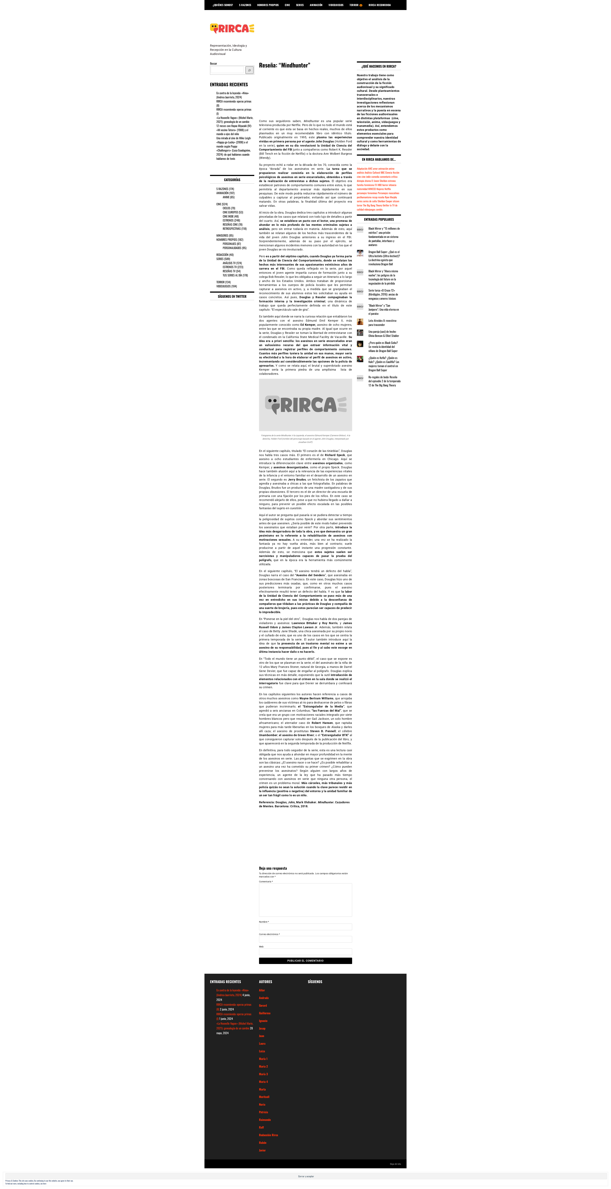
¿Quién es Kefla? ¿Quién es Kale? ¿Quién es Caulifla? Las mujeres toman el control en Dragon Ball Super (384, 364)
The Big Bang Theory (372, 205)
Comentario (266, 881)
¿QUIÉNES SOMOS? (223, 5)
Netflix (388, 189)
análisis (360, 172)
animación (383, 168)
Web (261, 946)
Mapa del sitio (395, 1163)
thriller (386, 205)
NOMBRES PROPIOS (268, 5)
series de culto (370, 201)
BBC (383, 172)
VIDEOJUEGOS (336, 5)
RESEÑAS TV (229, 271)
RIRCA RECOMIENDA (380, 5)
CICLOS (226, 208)
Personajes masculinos (388, 193)
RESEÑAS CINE (230, 224)
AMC (370, 168)
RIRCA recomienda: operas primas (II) (233, 103)
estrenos (392, 181)
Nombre (264, 922)
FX (376, 185)
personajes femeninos (367, 193)
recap (374, 197)
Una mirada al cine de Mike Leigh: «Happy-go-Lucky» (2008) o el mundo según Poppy (233, 142)
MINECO (372, 189)
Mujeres (380, 189)
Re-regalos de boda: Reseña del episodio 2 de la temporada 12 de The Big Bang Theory (384, 381)
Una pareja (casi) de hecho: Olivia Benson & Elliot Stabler (384, 333)
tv (391, 205)
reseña (381, 197)
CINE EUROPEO (230, 212)
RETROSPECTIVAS (232, 228)
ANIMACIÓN (316, 5)
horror (385, 185)
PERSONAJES (229, 244)
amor (375, 168)
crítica (394, 177)
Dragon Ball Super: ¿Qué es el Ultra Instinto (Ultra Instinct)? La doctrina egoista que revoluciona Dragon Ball (384, 258)
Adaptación (362, 168)
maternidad (362, 189)
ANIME (226, 197)
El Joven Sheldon (379, 181)
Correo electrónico (269, 934)
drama (368, 181)
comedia (375, 177)
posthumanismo (364, 197)
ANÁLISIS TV (229, 263)
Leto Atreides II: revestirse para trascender (383, 322)
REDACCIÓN (222, 255)
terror (359, 205)
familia (360, 185)
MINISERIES (222, 235)
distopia (360, 181)
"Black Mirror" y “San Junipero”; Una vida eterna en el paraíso (384, 309)
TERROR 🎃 (356, 5)
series (359, 201)
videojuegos (369, 209)
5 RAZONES (245, 5)
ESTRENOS (228, 220)
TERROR (220, 282)
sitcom (396, 201)
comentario (385, 177)
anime (391, 168)
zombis (379, 209)
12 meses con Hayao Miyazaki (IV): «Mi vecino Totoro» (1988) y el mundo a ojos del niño (234, 130)
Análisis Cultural (372, 172)
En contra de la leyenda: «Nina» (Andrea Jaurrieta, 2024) (232, 95)
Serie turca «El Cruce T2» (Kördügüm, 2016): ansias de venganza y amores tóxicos (383, 294)
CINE (287, 5)
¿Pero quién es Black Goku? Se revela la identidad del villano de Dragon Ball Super (383, 347)
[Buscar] (249, 70)
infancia (392, 185)
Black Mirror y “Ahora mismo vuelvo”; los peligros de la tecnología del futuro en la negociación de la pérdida (383, 277)
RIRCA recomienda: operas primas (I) (233, 111)
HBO (380, 185)
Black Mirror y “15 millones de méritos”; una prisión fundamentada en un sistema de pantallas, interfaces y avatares (384, 236)
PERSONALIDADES (232, 248)
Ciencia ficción (392, 172)
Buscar (213, 63)
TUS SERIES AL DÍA (232, 275)
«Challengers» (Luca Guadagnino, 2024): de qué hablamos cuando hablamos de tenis (233, 154)
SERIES (300, 5)
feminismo (369, 185)
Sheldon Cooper (385, 201)
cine (359, 177)
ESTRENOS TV (230, 267)
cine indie (366, 177)
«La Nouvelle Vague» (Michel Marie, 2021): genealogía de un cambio (234, 120)
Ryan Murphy (391, 197)
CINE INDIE (228, 216)
